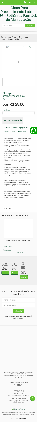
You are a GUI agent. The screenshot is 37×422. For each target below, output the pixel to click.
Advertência (22, 132)
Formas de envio (10, 132)
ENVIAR (18, 311)
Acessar (5, 273)
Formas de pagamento (20, 128)
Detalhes (7, 128)
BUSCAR (30, 25)
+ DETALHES (18, 253)
